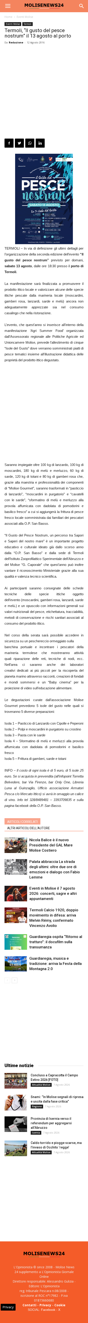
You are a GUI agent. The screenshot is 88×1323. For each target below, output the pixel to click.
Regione (37, 1106)
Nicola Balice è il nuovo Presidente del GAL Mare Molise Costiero (51, 845)
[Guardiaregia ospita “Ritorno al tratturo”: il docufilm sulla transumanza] (16, 942)
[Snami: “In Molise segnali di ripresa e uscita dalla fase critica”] (16, 1102)
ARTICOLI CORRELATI (22, 822)
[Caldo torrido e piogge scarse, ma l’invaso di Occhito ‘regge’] (16, 1148)
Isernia (36, 1132)
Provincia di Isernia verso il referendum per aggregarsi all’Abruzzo (51, 1123)
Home (8, 17)
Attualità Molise (41, 1084)
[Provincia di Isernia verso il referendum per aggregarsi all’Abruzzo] (16, 1124)
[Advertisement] (44, 92)
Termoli (27, 24)
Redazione (16, 42)
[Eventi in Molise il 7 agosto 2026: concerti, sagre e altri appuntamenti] (16, 893)
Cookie (59, 1305)
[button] (81, 6)
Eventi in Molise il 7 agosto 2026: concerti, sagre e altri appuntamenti (53, 893)
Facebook (48, 1309)
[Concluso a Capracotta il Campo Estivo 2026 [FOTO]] (16, 1081)
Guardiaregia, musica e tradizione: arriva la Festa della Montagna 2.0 (55, 963)
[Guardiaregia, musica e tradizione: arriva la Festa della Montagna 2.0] (16, 963)
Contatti (29, 1305)
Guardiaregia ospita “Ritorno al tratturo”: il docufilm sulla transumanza (55, 941)
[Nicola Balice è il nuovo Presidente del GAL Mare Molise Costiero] (16, 845)
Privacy (45, 1305)
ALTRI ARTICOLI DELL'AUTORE (28, 828)
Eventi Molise (25, 17)
